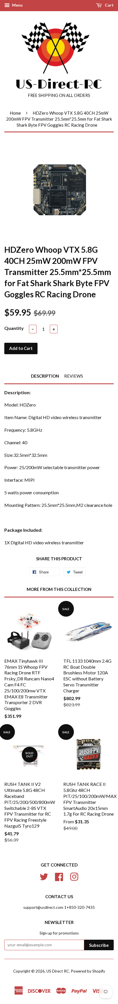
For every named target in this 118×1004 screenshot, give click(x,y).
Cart (109, 5)
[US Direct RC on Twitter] (44, 876)
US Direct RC (57, 971)
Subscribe (99, 945)
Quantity (14, 328)
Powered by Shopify (88, 971)
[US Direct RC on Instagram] (74, 876)
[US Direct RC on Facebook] (59, 876)
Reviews (73, 376)
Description (45, 376)
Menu (17, 5)
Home (15, 112)
